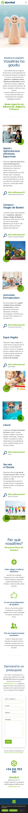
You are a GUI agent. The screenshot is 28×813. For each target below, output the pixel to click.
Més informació (16, 192)
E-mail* (7, 706)
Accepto (5, 810)
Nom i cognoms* (10, 699)
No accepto (13, 810)
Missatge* (8, 719)
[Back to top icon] (14, 801)
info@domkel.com (14, 786)
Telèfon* (7, 713)
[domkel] (8, 2)
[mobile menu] (26, 2)
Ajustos (21, 810)
